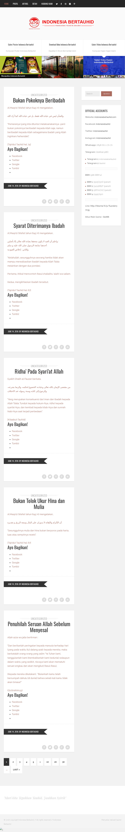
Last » (16, 769)
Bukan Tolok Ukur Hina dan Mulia (39, 503)
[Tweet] (50, 201)
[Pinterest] (74, 3)
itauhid (102, 163)
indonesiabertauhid (107, 159)
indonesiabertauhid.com (105, 117)
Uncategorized (39, 95)
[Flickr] (70, 3)
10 (48, 762)
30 (63, 762)
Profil (15, 3)
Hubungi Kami (47, 3)
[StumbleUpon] (67, 201)
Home (6, 3)
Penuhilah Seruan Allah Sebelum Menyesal (39, 627)
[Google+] (62, 201)
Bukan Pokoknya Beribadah (39, 100)
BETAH (34, 3)
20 (55, 762)
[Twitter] (57, 3)
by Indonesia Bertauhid (29, 185)
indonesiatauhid (103, 124)
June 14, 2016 (13, 185)
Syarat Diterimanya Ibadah (39, 225)
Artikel (25, 3)
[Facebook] (61, 3)
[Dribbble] (65, 3)
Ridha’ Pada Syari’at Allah (39, 371)
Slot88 (106, 217)
